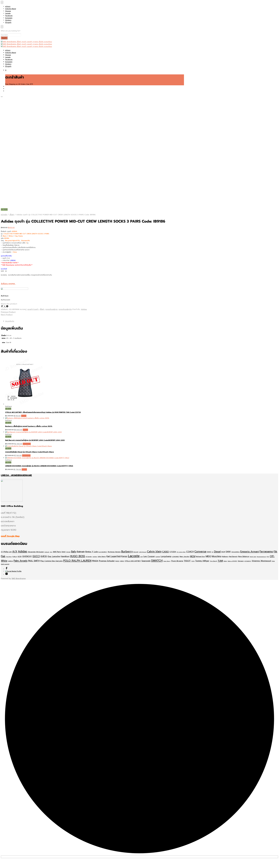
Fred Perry (9, 556)
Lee (141, 557)
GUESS (43, 556)
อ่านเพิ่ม (23, 416)
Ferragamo (266, 551)
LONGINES (175, 557)
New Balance (243, 556)
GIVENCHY (27, 556)
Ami (51, 552)
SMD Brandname (19, 578)
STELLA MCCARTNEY (133, 561)
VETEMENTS (247, 561)
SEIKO (122, 561)
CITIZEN (172, 552)
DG (212, 552)
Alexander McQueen (36, 552)
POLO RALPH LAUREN (77, 561)
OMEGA (10, 561)
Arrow (68, 552)
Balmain (81, 551)
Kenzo (124, 556)
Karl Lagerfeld (113, 556)
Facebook (9, 16)
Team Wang (166, 561)
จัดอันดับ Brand (10, 9)
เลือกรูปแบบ (27, 444)
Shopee (8, 11)
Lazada (7, 13)
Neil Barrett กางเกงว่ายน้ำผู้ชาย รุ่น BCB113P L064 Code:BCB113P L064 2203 (35, 440)
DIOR (223, 552)
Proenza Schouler (107, 560)
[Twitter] (5, 306)
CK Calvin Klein (181, 552)
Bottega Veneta (114, 552)
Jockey (95, 557)
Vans (225, 561)
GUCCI (36, 556)
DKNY (228, 551)
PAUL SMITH (34, 560)
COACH (190, 551)
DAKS (209, 552)
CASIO (165, 551)
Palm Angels (20, 560)
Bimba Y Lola (91, 551)
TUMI (220, 560)
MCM (192, 556)
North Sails (253, 556)
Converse (200, 551)
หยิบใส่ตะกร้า (26, 455)
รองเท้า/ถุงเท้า (33, 309)
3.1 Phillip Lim (6, 552)
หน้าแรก (7, 6)
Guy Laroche (54, 556)
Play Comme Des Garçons (51, 561)
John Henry (102, 556)
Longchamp (166, 556)
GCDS (20, 556)
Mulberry (225, 556)
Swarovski (146, 560)
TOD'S (193, 561)
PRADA (95, 560)
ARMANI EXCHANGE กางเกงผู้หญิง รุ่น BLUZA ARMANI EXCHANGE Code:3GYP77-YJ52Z (39, 466)
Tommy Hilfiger (202, 560)
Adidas (84, 309)
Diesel (217, 551)
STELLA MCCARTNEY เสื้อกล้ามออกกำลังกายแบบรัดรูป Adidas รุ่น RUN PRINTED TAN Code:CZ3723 (43, 412)
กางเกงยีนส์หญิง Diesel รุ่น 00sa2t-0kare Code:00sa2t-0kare (29, 452)
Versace (241, 561)
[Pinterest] (7, 306)
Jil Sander (89, 557)
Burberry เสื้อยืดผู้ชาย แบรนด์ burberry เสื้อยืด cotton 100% (28, 426)
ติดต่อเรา (8, 20)
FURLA (14, 557)
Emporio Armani (249, 551)
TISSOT (187, 560)
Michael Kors (200, 556)
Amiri (63, 552)
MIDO (208, 556)
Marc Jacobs (184, 556)
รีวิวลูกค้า (8, 22)
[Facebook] (2, 306)
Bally (73, 551)
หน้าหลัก (4, 214)
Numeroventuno (261, 556)
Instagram (8, 18)
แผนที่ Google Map (10, 536)
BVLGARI (135, 552)
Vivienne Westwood (261, 560)
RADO (117, 561)
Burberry (127, 551)
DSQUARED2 (235, 552)
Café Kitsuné (142, 552)
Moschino (216, 556)
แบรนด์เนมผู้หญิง (65, 309)
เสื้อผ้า (11, 214)
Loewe (158, 557)
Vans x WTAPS (232, 561)
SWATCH (157, 560)
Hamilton (65, 556)
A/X (14, 551)
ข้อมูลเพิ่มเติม (9, 321)
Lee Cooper (149, 556)
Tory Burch (213, 561)
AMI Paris (57, 551)
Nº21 (268, 556)
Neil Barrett (233, 556)
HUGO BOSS (77, 556)
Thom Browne (177, 561)
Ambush (46, 552)
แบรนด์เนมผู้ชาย (51, 309)
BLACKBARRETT (102, 552)
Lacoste (134, 556)
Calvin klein (154, 551)
